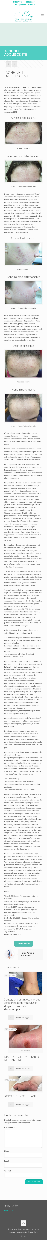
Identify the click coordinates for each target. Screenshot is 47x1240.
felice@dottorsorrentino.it (25, 5)
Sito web (7, 1171)
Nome (6, 1151)
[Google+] (21, 8)
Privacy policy (9, 1210)
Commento (9, 1127)
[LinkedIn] (25, 8)
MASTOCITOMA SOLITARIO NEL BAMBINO (21, 1058)
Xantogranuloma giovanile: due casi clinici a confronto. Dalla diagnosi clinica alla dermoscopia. (22, 1004)
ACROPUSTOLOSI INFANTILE (22, 1096)
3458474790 (17, 2)
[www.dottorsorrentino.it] (23, 16)
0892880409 (30, 2)
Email (6, 1161)
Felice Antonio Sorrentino (27, 954)
